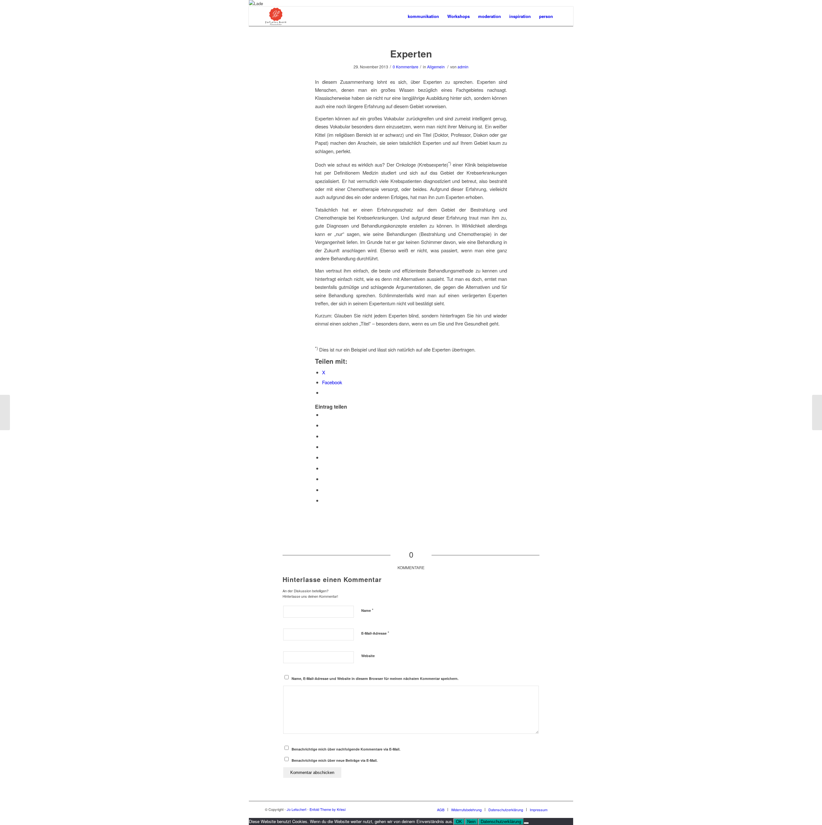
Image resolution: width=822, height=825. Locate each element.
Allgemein (436, 66)
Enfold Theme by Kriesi (327, 809)
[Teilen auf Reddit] (324, 489)
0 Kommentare (405, 66)
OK (459, 821)
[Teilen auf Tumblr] (324, 468)
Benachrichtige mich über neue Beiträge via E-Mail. (335, 760)
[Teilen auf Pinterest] (324, 446)
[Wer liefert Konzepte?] (5, 412)
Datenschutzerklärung (501, 821)
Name (367, 610)
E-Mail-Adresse (375, 633)
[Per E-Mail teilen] (324, 500)
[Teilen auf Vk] (324, 478)
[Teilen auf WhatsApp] (324, 436)
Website (368, 655)
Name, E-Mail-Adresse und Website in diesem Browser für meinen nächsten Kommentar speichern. (375, 678)
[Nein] (526, 823)
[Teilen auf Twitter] (324, 425)
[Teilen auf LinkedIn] (324, 457)
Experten (411, 53)
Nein (471, 821)
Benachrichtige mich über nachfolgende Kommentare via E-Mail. (346, 749)
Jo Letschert (296, 809)
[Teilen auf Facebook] (324, 414)
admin (463, 66)
